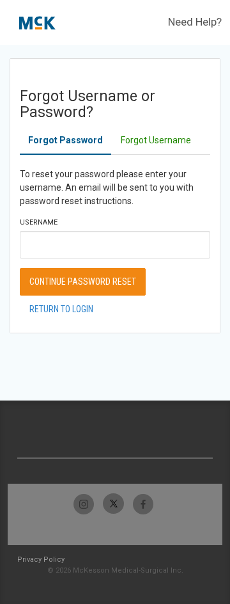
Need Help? (195, 21)
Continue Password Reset (82, 281)
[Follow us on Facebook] (142, 504)
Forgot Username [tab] (156, 140)
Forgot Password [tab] (65, 140)
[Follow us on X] (113, 504)
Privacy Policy (41, 559)
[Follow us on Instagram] (84, 504)
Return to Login (61, 309)
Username (38, 222)
